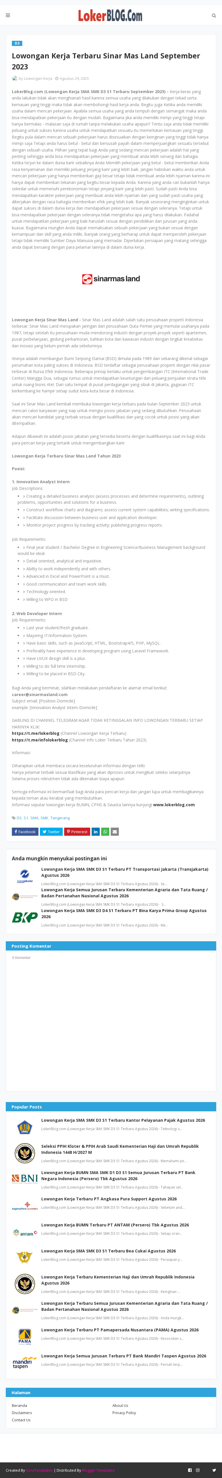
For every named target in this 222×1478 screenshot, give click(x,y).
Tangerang (60, 817)
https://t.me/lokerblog (36, 733)
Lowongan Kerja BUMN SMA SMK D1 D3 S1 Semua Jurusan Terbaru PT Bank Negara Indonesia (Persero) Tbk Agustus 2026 (118, 1175)
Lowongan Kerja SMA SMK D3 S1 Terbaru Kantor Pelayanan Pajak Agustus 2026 (123, 1120)
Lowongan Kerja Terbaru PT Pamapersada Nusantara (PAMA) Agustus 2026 (120, 1330)
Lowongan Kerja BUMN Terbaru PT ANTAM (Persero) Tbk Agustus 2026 (115, 1225)
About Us (120, 1405)
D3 (19, 817)
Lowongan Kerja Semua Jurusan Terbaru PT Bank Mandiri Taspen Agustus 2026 (123, 1356)
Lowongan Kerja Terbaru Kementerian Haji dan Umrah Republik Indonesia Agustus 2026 (118, 1280)
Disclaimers (22, 1412)
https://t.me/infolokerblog (40, 740)
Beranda (19, 1405)
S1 (26, 817)
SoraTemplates (39, 1470)
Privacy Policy (124, 1412)
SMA (34, 817)
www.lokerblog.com (174, 804)
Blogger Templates (98, 1470)
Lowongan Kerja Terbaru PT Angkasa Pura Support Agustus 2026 (109, 1199)
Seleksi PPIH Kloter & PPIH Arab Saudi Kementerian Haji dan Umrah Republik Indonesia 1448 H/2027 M (120, 1149)
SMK (44, 817)
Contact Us (21, 1419)
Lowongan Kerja (38, 78)
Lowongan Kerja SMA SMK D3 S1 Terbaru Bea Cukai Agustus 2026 (108, 1251)
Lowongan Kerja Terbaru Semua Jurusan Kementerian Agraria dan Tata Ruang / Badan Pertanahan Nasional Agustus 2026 (124, 1306)
